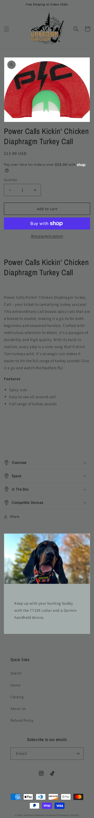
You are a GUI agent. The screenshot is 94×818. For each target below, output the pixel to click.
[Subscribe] (77, 754)
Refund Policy (22, 720)
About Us (18, 708)
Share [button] (15, 516)
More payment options (47, 236)
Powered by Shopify (68, 815)
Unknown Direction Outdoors (40, 815)
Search (16, 673)
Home (15, 685)
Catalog (17, 697)
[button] (6, 29)
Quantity (10, 180)
